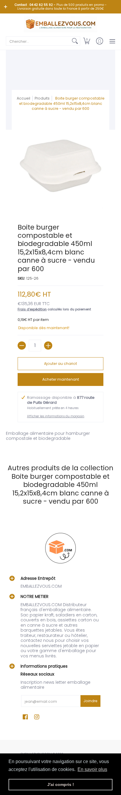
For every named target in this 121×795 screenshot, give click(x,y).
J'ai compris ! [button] (60, 784)
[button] (86, 41)
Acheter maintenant (60, 379)
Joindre (90, 700)
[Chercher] (75, 41)
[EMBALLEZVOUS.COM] (60, 24)
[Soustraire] (22, 345)
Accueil (23, 98)
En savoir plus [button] (92, 769)
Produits (42, 98)
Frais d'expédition (32, 309)
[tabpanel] (60, 437)
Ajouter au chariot (60, 363)
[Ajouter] (48, 345)
